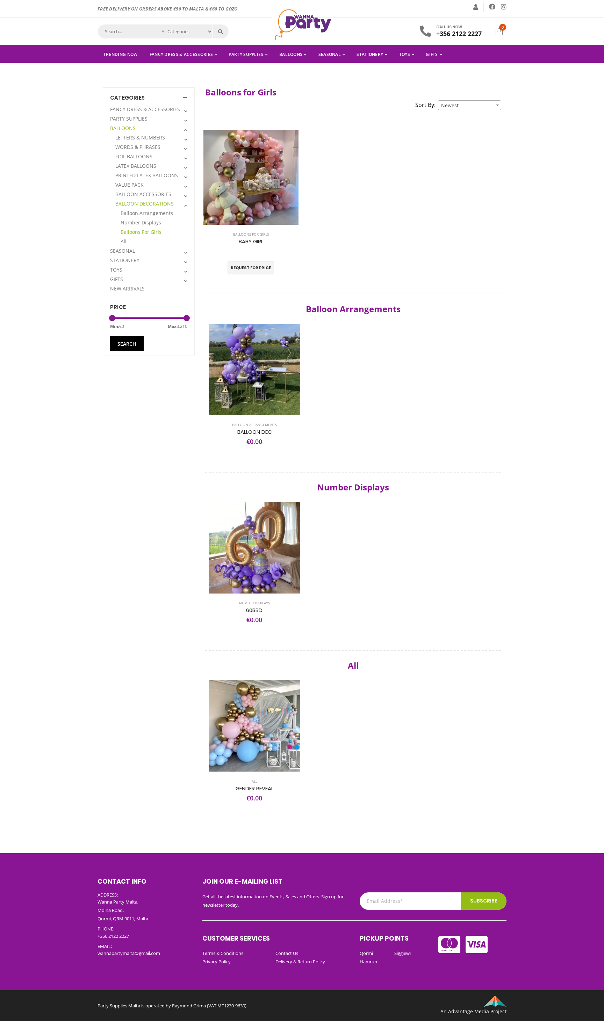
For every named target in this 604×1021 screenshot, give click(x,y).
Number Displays (141, 222)
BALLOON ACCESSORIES (143, 194)
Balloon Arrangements (147, 213)
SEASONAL (329, 54)
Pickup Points (384, 938)
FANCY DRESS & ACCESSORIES (181, 54)
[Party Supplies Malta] (302, 24)
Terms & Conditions (222, 953)
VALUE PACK (129, 184)
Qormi (366, 953)
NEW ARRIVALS (127, 288)
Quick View (251, 217)
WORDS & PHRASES (137, 147)
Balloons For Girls (141, 232)
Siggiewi (402, 953)
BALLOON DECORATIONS (144, 203)
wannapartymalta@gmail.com (129, 953)
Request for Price (251, 268)
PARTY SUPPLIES (246, 54)
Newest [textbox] (450, 105)
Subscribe (483, 900)
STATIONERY (370, 54)
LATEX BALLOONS (135, 166)
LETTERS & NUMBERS (140, 137)
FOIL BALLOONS (133, 156)
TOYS (404, 54)
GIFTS (432, 54)
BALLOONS (290, 54)
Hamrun (368, 961)
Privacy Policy (216, 961)
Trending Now (120, 54)
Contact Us (286, 953)
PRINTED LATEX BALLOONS (146, 175)
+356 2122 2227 (459, 33)
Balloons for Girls (251, 234)
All (124, 241)
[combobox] (469, 105)
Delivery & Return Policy (300, 961)
